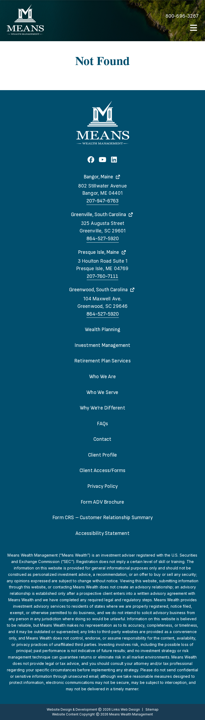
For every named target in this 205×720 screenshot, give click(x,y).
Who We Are (102, 377)
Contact (102, 439)
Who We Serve (102, 392)
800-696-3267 (182, 16)
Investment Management (102, 345)
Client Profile (102, 455)
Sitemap (152, 709)
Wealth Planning (102, 330)
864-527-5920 (102, 239)
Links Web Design (126, 709)
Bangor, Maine (98, 177)
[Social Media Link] (91, 160)
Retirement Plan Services (102, 361)
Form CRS (102, 518)
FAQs (102, 424)
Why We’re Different (102, 408)
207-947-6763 (102, 201)
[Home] (25, 19)
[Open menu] (194, 28)
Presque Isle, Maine (98, 252)
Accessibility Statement (102, 533)
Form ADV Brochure (102, 502)
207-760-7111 (102, 276)
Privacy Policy (102, 486)
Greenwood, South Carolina (98, 290)
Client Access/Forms (103, 471)
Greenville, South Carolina (98, 215)
